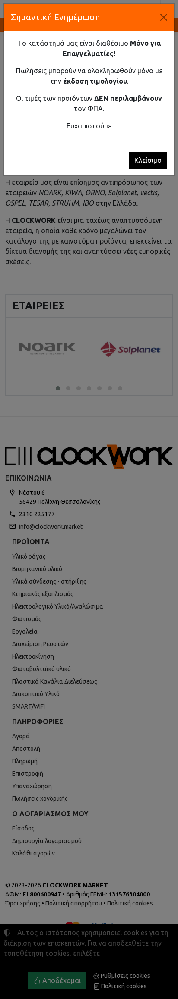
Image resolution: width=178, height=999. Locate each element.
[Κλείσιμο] (164, 17)
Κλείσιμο (148, 160)
